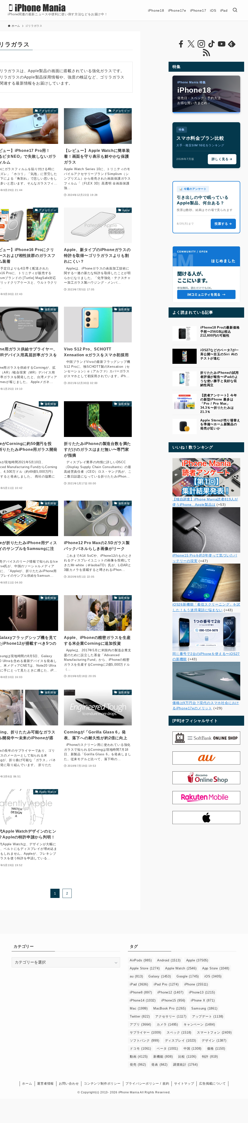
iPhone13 (202, 992)
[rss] (206, 52)
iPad (139, 984)
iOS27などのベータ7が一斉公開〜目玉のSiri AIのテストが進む (219, 354)
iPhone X (203, 1000)
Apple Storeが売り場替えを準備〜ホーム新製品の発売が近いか (220, 424)
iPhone (196, 984)
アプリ (140, 1024)
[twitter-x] (191, 44)
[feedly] (231, 44)
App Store (215, 968)
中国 (193, 1048)
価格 (216, 1048)
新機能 (163, 1056)
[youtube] (221, 44)
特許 (210, 1056)
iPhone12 (170, 992)
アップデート (207, 1016)
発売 (138, 1064)
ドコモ (140, 1048)
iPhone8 (141, 992)
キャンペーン (199, 1024)
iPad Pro (166, 984)
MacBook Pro (169, 1008)
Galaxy (159, 976)
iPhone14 (143, 1000)
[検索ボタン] (235, 10)
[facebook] (181, 44)
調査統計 (185, 1064)
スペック (179, 1032)
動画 (139, 1056)
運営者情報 (45, 1083)
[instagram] (201, 44)
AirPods (141, 960)
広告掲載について (212, 1083)
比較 (187, 1056)
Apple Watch (180, 968)
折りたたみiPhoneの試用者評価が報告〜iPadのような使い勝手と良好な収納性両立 (219, 379)
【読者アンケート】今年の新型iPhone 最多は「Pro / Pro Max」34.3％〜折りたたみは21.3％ (218, 403)
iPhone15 (173, 1000)
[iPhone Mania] (37, 8)
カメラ (167, 1024)
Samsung (204, 1008)
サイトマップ (184, 1083)
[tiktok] (211, 44)
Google (188, 976)
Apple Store (145, 968)
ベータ (167, 1048)
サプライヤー (145, 1032)
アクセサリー (170, 1016)
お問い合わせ (69, 1083)
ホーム (27, 1083)
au (136, 976)
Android (168, 960)
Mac (139, 1008)
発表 (159, 1064)
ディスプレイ (180, 1040)
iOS (213, 976)
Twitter (140, 1016)
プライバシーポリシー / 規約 (147, 1083)
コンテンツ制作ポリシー (102, 1083)
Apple (197, 960)
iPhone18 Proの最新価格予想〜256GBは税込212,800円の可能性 (220, 332)
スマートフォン (214, 1032)
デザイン (214, 1040)
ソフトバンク (144, 1040)
